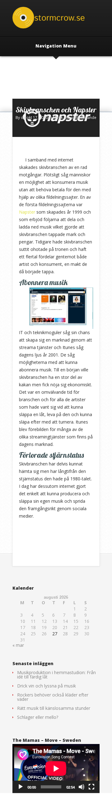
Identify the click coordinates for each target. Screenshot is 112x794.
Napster (27, 212)
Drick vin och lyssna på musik (46, 686)
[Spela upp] (20, 787)
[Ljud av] (81, 787)
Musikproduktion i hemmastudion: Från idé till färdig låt (56, 674)
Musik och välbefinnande (74, 117)
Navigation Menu (56, 46)
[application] (56, 768)
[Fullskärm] (91, 787)
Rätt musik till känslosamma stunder (53, 708)
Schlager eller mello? (37, 717)
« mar (18, 645)
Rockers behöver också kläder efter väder (52, 697)
